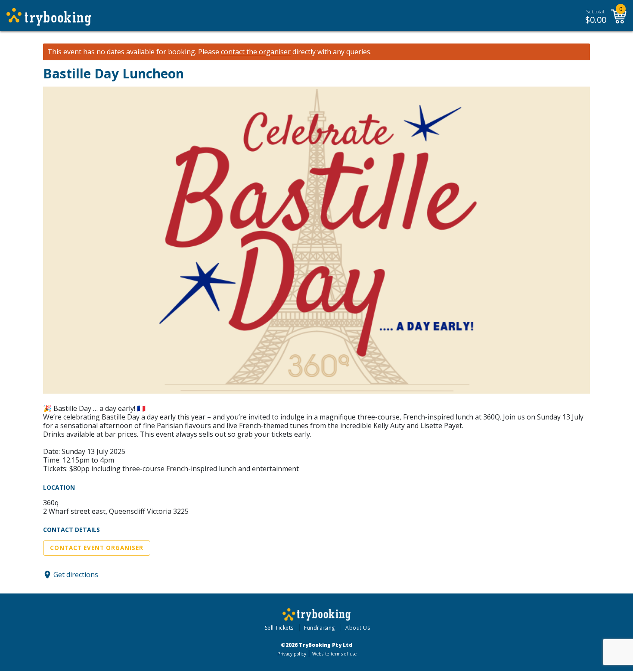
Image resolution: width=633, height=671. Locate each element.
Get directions (75, 574)
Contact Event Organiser (96, 548)
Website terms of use (334, 654)
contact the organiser (256, 52)
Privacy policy (291, 654)
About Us (357, 627)
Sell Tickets (279, 627)
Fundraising (319, 627)
